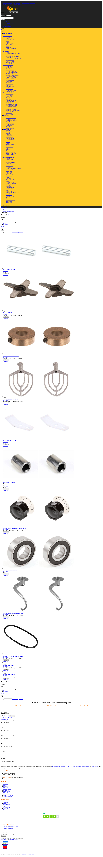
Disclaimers (6, 786)
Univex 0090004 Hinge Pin (9, 269)
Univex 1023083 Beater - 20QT (10, 399)
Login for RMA (6, 804)
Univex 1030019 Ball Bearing (10, 570)
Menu (2, 31)
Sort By (2, 232)
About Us (5, 4)
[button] (5, 275)
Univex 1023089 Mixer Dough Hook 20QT (13, 613)
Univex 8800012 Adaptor (9, 482)
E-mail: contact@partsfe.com (28, 3)
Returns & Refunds (7, 794)
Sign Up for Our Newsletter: (7, 833)
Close (2, 29)
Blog (4, 785)
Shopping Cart (6, 808)
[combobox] (7, 18)
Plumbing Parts (7, 129)
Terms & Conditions (7, 796)
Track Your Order (18, 4)
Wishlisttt (5, 809)
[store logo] (12, 12)
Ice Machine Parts (7, 92)
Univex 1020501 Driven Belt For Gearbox (13, 656)
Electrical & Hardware (8, 157)
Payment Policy (6, 790)
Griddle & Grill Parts (8, 65)
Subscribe (3, 835)
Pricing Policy (6, 791)
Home (4, 209)
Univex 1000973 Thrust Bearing (11, 356)
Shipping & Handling (8, 795)
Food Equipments (7, 33)
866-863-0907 (7, 826)
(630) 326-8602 (16, 3)
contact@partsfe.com (8, 828)
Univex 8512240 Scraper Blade (10, 440)
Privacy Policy (6, 792)
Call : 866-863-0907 (7, 3)
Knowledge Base (7, 789)
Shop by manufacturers (8, 211)
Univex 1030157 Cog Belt (9, 674)
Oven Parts (6, 115)
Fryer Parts (6, 51)
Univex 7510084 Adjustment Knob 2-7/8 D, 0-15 (14, 528)
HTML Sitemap (6, 787)
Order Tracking (6, 807)
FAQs (4, 803)
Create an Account (10, 23)
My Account (6, 205)
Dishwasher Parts (7, 36)
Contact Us (10, 4)
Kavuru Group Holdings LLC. (28, 854)
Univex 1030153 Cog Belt (9, 665)
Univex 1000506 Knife (8, 312)
